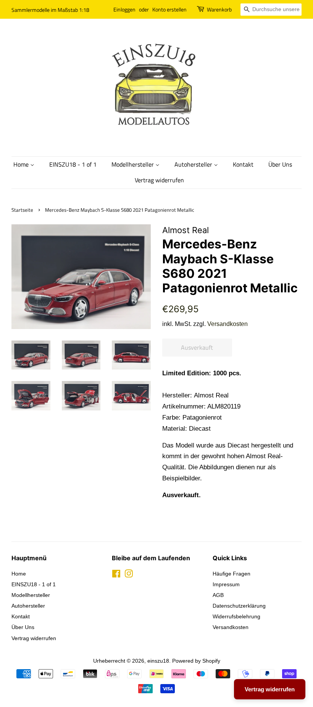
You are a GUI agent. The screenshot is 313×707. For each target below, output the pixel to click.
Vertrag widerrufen (159, 180)
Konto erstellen (169, 9)
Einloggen (124, 9)
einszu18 (158, 661)
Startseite (22, 210)
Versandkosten (227, 324)
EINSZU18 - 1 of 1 (73, 164)
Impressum (226, 584)
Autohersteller (194, 164)
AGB (218, 595)
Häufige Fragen (231, 574)
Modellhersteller (133, 164)
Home (21, 164)
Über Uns (280, 164)
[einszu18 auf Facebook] (116, 575)
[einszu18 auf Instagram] (128, 575)
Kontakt (243, 164)
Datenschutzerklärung (239, 606)
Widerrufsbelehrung (236, 616)
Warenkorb (219, 9)
